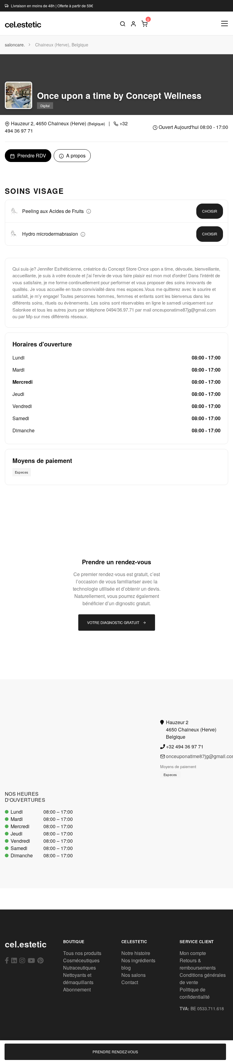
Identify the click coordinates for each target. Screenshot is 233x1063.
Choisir (209, 211)
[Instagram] (22, 960)
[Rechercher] (122, 23)
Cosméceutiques (81, 960)
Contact (129, 982)
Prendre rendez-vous (115, 1051)
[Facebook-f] (7, 960)
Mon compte (193, 953)
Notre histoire (135, 953)
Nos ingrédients (138, 960)
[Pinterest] (40, 960)
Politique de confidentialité (195, 993)
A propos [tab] (75, 155)
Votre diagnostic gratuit (113, 622)
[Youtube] (31, 960)
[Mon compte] (133, 23)
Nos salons (133, 974)
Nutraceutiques (79, 967)
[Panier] (144, 23)
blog (126, 967)
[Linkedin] (14, 960)
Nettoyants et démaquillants (78, 978)
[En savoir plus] (88, 211)
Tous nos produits (82, 953)
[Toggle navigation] (224, 24)
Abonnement (77, 989)
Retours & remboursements (198, 964)
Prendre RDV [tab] (31, 155)
